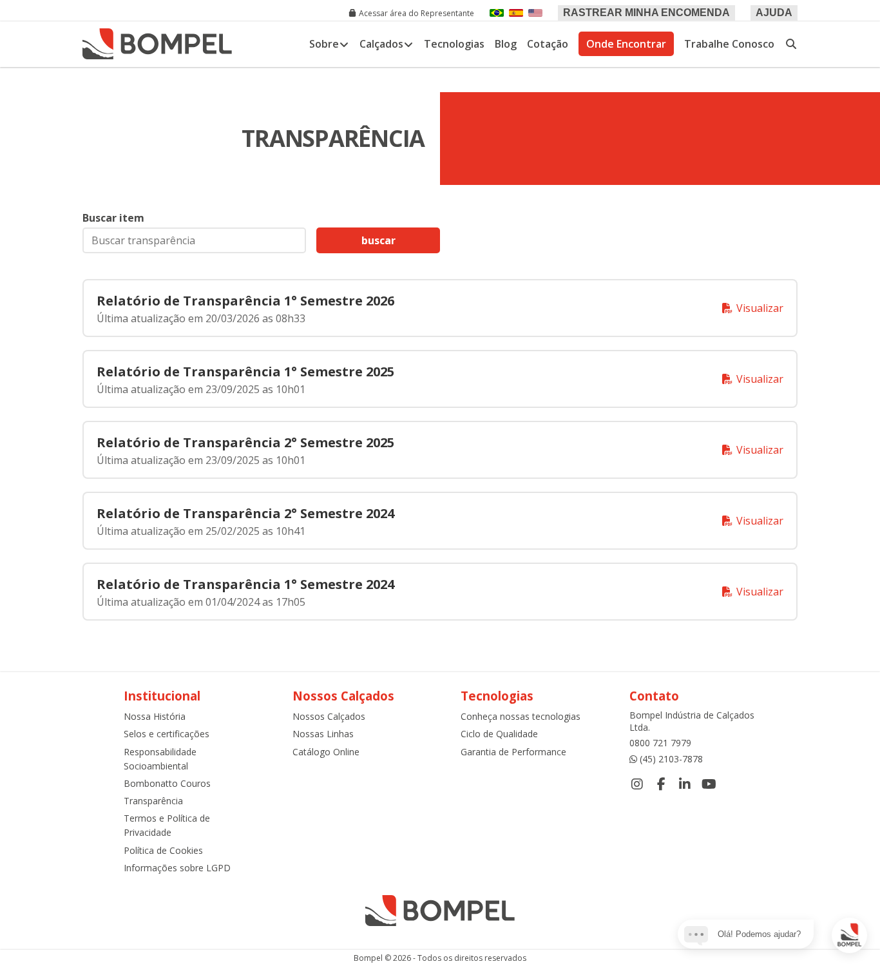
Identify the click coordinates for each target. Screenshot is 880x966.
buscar (378, 240)
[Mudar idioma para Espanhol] (516, 13)
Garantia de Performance (513, 752)
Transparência (153, 801)
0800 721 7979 (660, 743)
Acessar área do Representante (416, 13)
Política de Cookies (163, 850)
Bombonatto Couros (167, 783)
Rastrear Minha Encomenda (646, 12)
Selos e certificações (166, 734)
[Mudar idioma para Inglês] (535, 13)
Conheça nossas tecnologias (520, 716)
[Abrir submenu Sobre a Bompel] (344, 44)
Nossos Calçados (328, 716)
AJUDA (774, 12)
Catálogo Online (325, 752)
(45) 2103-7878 (671, 759)
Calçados (381, 44)
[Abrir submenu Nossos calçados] (408, 44)
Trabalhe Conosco (729, 44)
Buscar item (113, 218)
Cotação (547, 44)
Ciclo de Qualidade (499, 734)
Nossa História (155, 716)
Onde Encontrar (626, 44)
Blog (506, 44)
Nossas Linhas (323, 734)
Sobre (324, 44)
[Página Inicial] (157, 43)
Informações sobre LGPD (177, 868)
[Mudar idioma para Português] (497, 13)
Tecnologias (454, 44)
